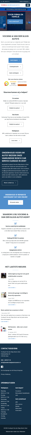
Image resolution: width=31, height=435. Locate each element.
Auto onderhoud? (14, 21)
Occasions (18, 391)
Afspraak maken (14, 202)
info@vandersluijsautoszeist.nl (11, 362)
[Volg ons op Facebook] (2, 367)
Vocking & (10, 5)
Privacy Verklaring (5, 374)
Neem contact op (9, 182)
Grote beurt (18, 410)
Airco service (18, 404)
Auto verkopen (14, 73)
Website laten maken (11, 431)
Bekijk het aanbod (14, 108)
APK (4, 170)
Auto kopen (14, 60)
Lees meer (14, 140)
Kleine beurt (18, 408)
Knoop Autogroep (18, 370)
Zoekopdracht (14, 66)
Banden (17, 406)
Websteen (22, 431)
